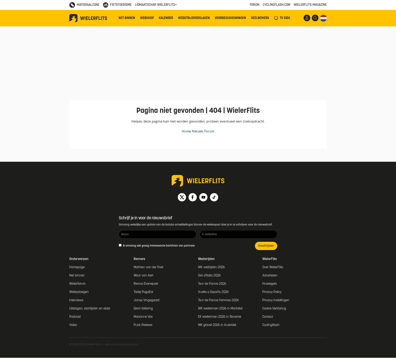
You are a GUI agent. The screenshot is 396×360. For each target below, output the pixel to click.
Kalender (166, 18)
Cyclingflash (270, 325)
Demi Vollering (143, 308)
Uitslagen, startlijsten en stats (89, 308)
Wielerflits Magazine (310, 5)
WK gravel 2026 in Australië (217, 325)
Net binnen (127, 18)
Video (73, 325)
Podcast (75, 317)
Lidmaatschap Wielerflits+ (156, 5)
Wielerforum (77, 284)
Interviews (76, 300)
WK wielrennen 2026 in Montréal (220, 308)
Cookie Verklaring (274, 308)
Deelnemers (260, 18)
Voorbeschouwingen (230, 18)
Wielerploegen (79, 292)
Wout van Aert (143, 275)
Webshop (147, 18)
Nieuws (197, 131)
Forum (254, 5)
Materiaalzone (88, 5)
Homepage (77, 267)
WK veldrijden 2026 (211, 267)
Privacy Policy (272, 292)
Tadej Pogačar (143, 292)
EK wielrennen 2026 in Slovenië (219, 317)
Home (186, 131)
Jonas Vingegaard (146, 300)
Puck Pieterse (143, 325)
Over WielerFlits (272, 267)
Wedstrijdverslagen (194, 18)
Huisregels (269, 284)
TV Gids (285, 18)
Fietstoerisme (121, 5)
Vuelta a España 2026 (213, 292)
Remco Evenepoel (146, 284)
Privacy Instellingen (275, 300)
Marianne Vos (143, 317)
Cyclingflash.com (276, 5)
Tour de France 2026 (212, 284)
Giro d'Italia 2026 (209, 275)
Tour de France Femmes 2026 (218, 300)
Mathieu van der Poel (148, 267)
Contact (267, 317)
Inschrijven (266, 246)
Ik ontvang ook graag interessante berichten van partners (158, 245)
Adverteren (269, 275)
